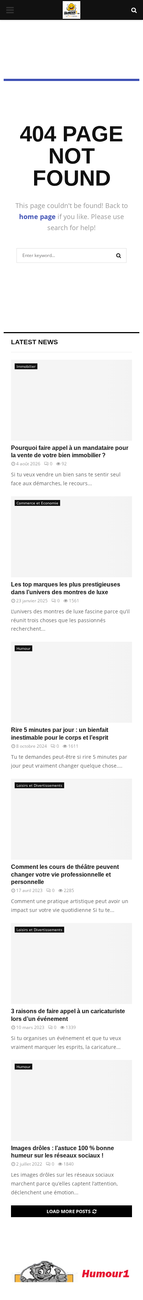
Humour (23, 648)
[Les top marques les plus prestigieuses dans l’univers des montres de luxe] (71, 536)
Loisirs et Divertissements (39, 785)
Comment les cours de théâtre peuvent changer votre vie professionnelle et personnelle (65, 874)
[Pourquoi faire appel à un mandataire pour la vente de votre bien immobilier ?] (71, 400)
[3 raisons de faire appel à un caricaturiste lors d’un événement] (71, 963)
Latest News (34, 342)
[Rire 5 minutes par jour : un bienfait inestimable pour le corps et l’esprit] (71, 682)
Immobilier (26, 366)
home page (37, 216)
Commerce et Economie (37, 502)
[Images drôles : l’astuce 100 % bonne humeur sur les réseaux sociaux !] (71, 1100)
